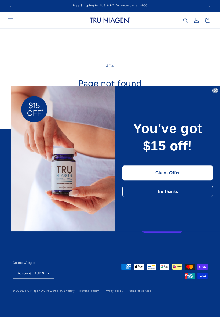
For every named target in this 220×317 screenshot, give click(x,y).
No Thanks (168, 191)
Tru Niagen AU (35, 291)
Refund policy (89, 291)
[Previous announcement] (10, 6)
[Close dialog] (215, 90)
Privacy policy (113, 291)
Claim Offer (167, 173)
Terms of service (139, 291)
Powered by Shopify (60, 291)
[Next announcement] (210, 6)
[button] (10, 20)
